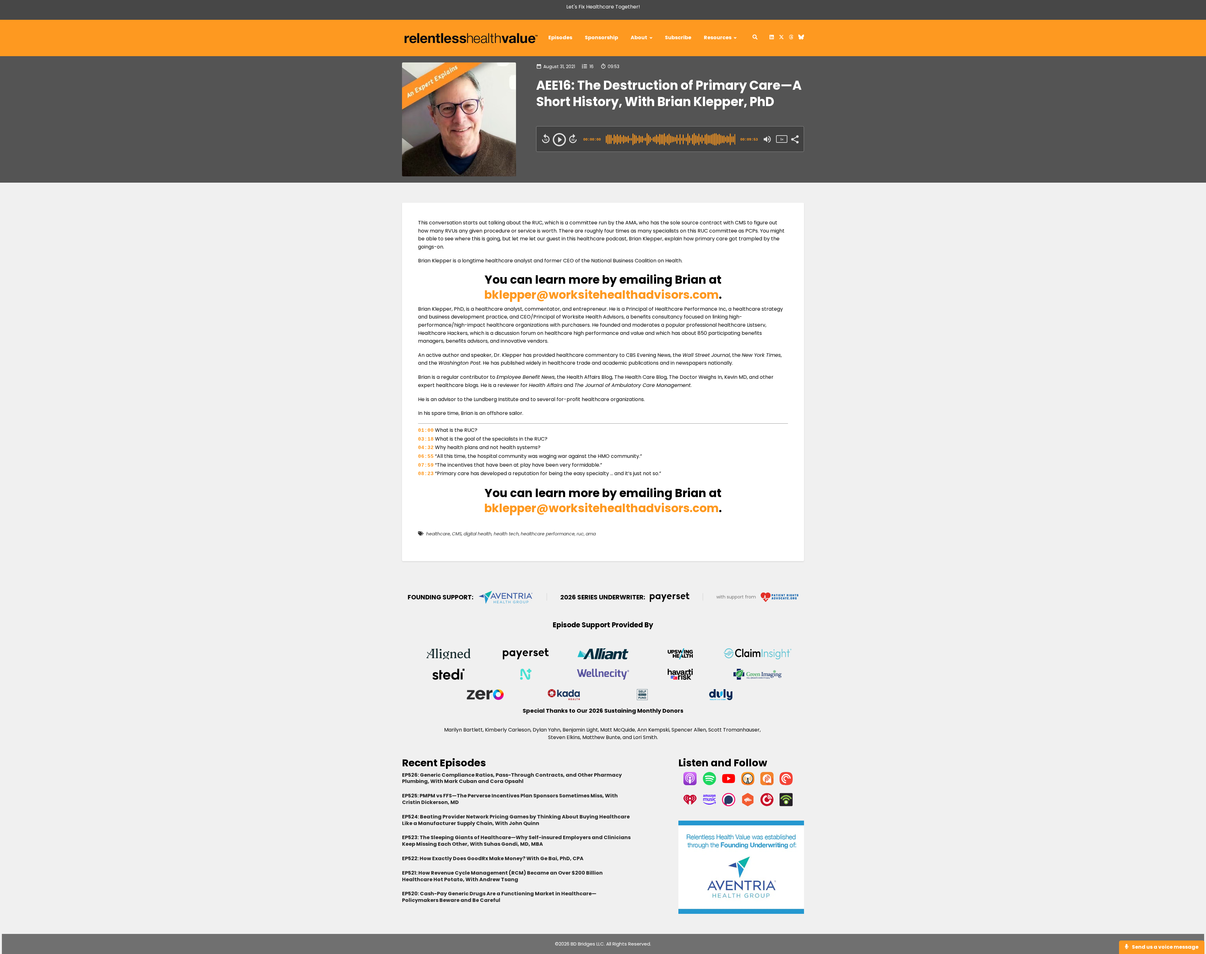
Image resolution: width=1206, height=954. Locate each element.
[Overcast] (747, 783)
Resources (717, 37)
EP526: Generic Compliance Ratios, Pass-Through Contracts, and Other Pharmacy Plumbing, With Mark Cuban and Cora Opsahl (512, 778)
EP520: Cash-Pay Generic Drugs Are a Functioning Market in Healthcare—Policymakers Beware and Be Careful (499, 897)
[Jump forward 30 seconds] (573, 138)
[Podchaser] (728, 804)
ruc (580, 534)
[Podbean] (786, 804)
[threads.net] (791, 38)
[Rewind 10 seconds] (545, 138)
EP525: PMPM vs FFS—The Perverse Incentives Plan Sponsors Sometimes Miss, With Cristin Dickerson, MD (510, 799)
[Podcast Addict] (767, 783)
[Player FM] (767, 804)
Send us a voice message (1164, 947)
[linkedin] (771, 38)
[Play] (559, 139)
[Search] (755, 38)
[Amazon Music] (709, 804)
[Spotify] (709, 783)
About (639, 37)
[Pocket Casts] (786, 783)
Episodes (560, 37)
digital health (478, 534)
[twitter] (781, 38)
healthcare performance (548, 534)
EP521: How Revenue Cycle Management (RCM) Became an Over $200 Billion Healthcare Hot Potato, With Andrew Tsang (502, 876)
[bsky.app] (800, 38)
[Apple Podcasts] (690, 783)
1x (781, 139)
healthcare (438, 534)
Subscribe (678, 37)
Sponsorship (601, 37)
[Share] (794, 138)
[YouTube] (728, 783)
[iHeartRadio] (690, 804)
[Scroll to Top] (1191, 924)
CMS (457, 534)
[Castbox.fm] (747, 804)
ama (591, 534)
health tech (506, 534)
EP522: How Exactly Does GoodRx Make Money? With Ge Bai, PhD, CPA (493, 858)
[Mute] (767, 139)
